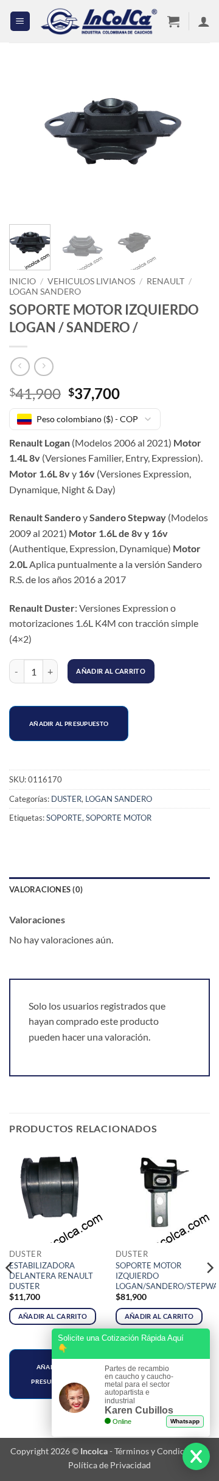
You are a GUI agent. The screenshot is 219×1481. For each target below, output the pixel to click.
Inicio (22, 281)
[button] (20, 22)
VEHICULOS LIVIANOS (91, 281)
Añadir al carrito (110, 671)
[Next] (190, 142)
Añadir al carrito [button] (53, 1316)
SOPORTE (64, 818)
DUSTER (66, 799)
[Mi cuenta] (204, 21)
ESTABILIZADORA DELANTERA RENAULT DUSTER (51, 1275)
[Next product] (19, 366)
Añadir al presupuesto (68, 723)
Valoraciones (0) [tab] (46, 889)
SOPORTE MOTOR (118, 818)
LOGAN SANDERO (45, 291)
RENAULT (165, 281)
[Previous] (29, 142)
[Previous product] (43, 366)
